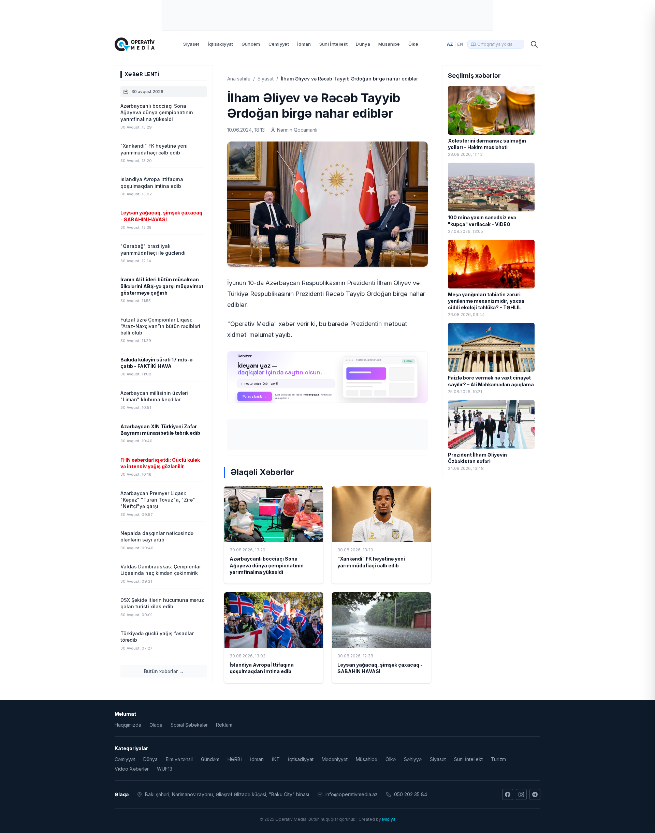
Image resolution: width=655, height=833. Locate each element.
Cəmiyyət (278, 44)
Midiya (388, 819)
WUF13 (164, 769)
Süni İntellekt (333, 44)
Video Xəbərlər (132, 769)
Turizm (498, 759)
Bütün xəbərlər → (164, 671)
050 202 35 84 (410, 794)
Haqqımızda (128, 725)
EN (460, 44)
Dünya (363, 44)
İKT (276, 759)
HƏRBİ (235, 759)
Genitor (328, 376)
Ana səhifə (238, 78)
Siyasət (191, 44)
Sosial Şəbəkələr (189, 725)
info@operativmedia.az (351, 794)
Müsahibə (389, 44)
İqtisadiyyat (220, 44)
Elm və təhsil (179, 759)
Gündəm (251, 44)
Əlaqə (155, 725)
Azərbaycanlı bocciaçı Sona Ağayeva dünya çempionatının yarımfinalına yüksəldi (267, 565)
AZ (450, 44)
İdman (304, 44)
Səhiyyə (413, 759)
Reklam (224, 725)
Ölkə (413, 44)
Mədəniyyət (335, 759)
